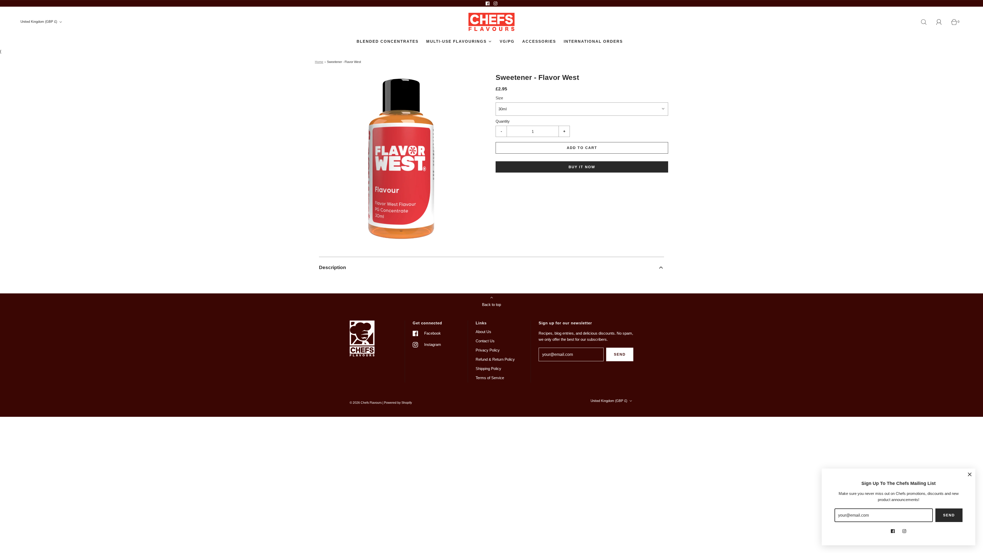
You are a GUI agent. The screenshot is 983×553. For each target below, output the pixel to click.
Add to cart (582, 148)
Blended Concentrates (388, 41)
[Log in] (941, 22)
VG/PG (507, 41)
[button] (491, 267)
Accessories (539, 41)
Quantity (503, 121)
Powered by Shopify (398, 403)
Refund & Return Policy (495, 359)
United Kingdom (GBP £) (39, 22)
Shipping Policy (488, 368)
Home (319, 62)
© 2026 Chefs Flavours (366, 403)
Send (620, 354)
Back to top (491, 304)
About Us (483, 331)
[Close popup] (969, 474)
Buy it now (582, 167)
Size (499, 98)
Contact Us (485, 341)
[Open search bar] (926, 22)
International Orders (593, 41)
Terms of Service (490, 378)
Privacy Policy (488, 350)
